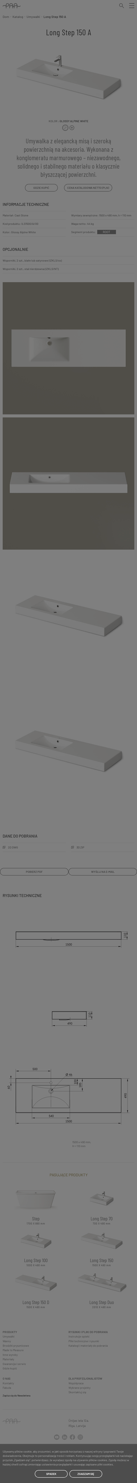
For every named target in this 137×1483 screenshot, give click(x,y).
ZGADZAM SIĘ (85, 1473)
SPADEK (51, 1473)
